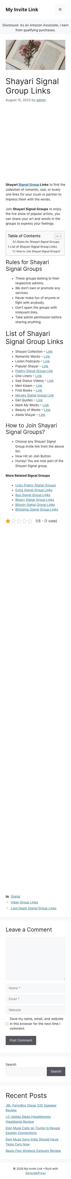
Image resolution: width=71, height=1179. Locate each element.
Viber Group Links (24, 902)
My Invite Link (22, 9)
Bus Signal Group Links (32, 495)
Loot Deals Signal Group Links (33, 908)
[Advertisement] (35, 145)
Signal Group (29, 185)
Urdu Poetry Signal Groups (35, 485)
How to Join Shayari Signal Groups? (38, 251)
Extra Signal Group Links (33, 490)
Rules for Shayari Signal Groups (38, 241)
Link (49, 351)
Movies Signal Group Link (34, 395)
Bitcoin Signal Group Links (35, 505)
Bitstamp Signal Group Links (36, 509)
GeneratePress (35, 1173)
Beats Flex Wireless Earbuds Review (33, 1151)
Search (11, 1064)
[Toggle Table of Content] (56, 236)
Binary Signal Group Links (34, 500)
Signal (15, 896)
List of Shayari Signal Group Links (33, 246)
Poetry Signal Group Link (34, 371)
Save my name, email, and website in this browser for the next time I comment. (36, 1023)
